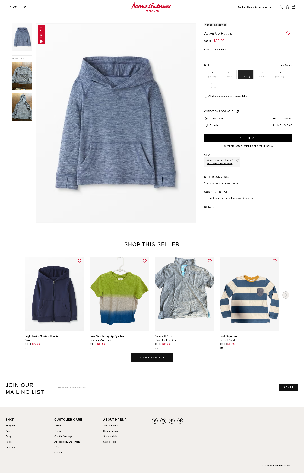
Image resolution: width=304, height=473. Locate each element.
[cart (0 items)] (294, 6)
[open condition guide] (237, 111)
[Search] (281, 7)
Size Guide (286, 65)
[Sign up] (287, 7)
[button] (288, 33)
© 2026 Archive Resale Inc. (276, 465)
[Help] (237, 162)
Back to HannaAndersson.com (255, 7)
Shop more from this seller (219, 163)
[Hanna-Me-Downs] (152, 7)
